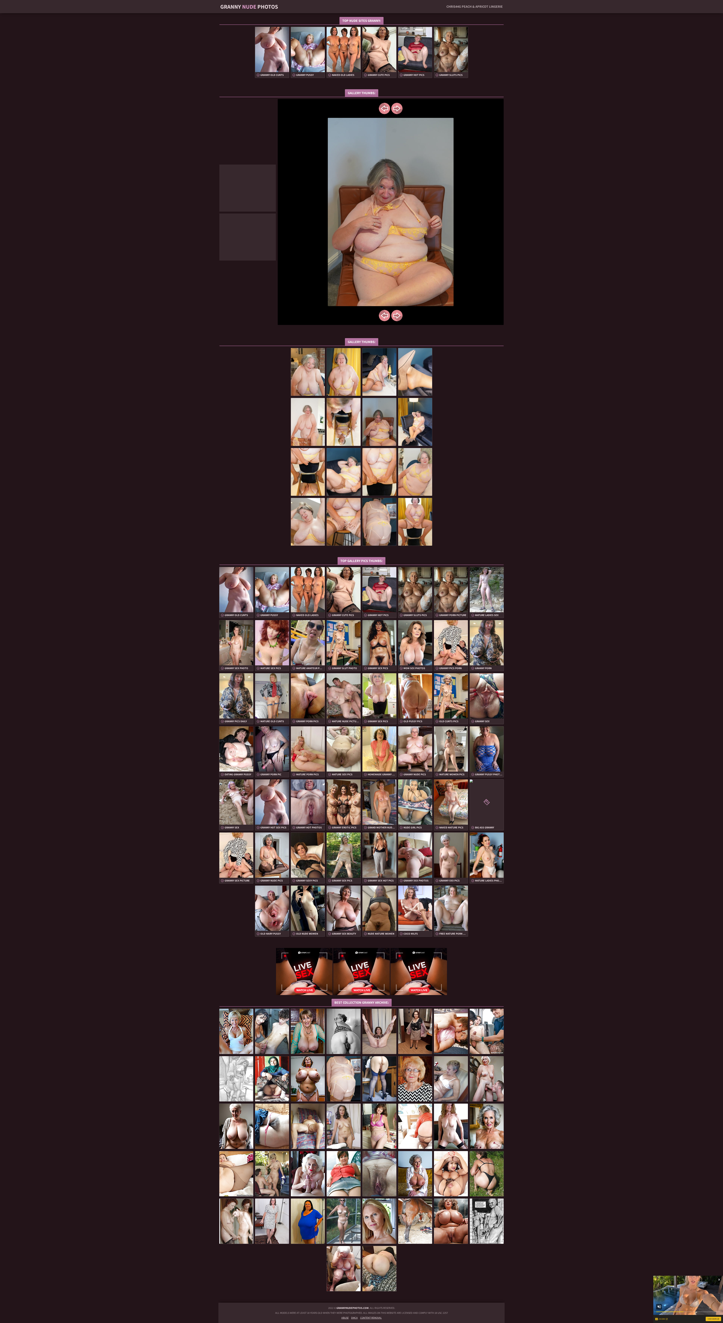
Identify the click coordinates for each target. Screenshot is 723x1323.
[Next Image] (397, 108)
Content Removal (371, 1317)
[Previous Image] (384, 108)
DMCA (354, 1317)
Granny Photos (249, 6)
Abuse (345, 1317)
